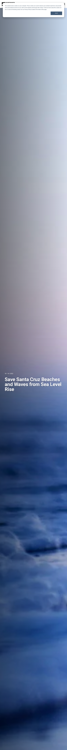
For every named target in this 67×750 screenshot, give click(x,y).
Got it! (56, 13)
